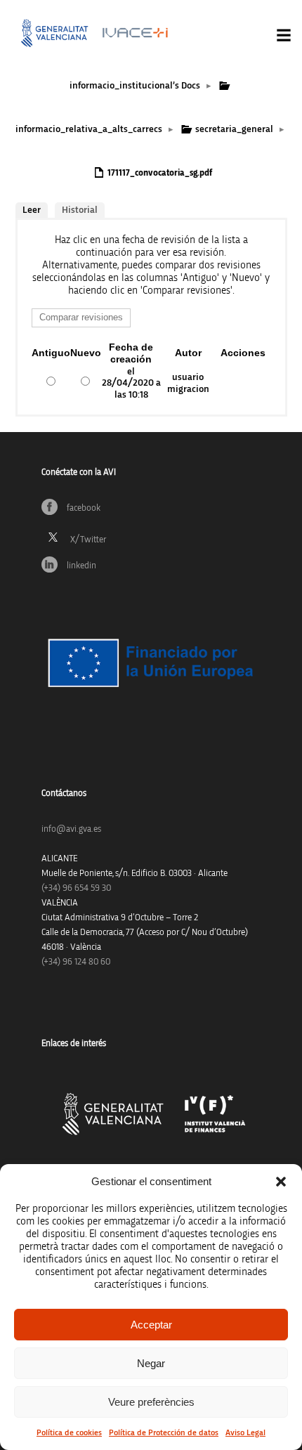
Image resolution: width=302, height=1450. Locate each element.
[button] (281, 1182)
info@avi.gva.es (71, 829)
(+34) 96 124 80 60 (75, 962)
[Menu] (284, 35)
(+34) (76, 888)
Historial (80, 210)
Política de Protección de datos (163, 1432)
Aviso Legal (245, 1432)
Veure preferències (151, 1402)
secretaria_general (234, 129)
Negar (151, 1363)
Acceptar (151, 1325)
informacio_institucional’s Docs (135, 86)
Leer (31, 210)
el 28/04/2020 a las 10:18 (131, 383)
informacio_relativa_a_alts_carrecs (88, 129)
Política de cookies (69, 1432)
